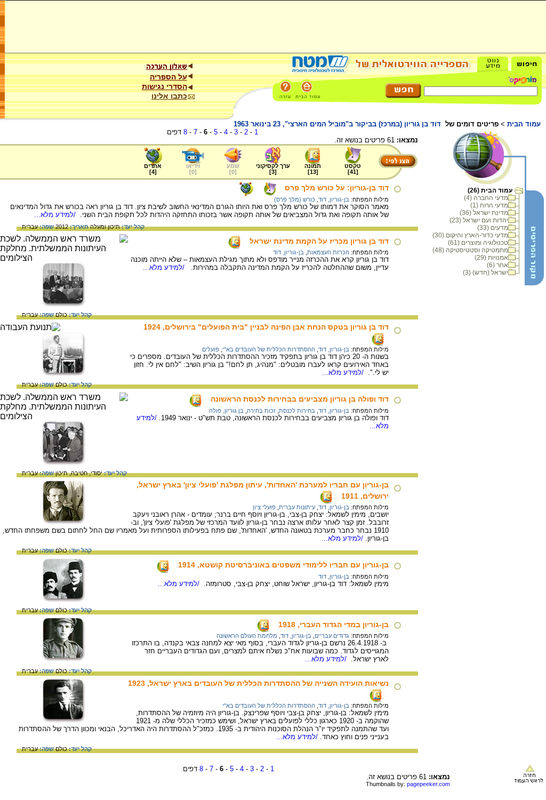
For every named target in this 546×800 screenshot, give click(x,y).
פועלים (210, 349)
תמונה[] (312, 169)
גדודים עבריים (332, 636)
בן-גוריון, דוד (333, 199)
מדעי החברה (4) (486, 198)
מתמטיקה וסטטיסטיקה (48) (470, 250)
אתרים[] (153, 169)
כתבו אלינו (169, 96)
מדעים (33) (492, 227)
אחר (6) (497, 265)
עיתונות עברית (297, 507)
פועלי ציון (264, 507)
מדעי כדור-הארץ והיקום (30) (470, 235)
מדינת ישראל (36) (484, 213)
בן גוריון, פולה (226, 410)
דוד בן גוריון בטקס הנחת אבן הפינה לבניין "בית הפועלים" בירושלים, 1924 (266, 327)
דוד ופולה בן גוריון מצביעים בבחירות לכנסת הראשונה (300, 399)
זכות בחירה (261, 410)
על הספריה (168, 77)
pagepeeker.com (428, 784)
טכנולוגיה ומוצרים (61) (478, 242)
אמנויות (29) (491, 257)
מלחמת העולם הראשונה (246, 636)
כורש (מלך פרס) (294, 199)
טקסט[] (352, 169)
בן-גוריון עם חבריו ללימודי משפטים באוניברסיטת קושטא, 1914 (283, 565)
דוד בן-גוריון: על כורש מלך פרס (337, 187)
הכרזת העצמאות (328, 252)
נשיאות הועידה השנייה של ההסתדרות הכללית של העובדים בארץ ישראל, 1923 (258, 683)
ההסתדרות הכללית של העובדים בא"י (268, 349)
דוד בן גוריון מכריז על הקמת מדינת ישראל (319, 241)
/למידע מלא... (56, 215)
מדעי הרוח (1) (489, 205)
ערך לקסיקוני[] (273, 169)
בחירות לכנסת (297, 410)
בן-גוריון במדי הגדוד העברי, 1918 (333, 624)
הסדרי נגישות (164, 86)
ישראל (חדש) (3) (485, 272)
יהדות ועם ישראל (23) (478, 220)
